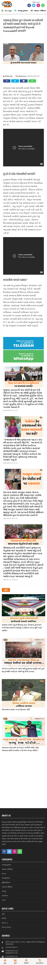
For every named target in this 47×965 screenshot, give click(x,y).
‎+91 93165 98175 (11, 947)
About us (5, 923)
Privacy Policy (6, 927)
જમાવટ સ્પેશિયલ (7, 869)
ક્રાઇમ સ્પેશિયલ (7, 887)
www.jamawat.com (11, 956)
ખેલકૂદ (4, 891)
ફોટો (3, 914)
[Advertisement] (23, 784)
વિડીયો (4, 918)
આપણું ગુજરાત (6, 865)
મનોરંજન (5, 896)
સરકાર (4, 873)
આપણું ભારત (6, 878)
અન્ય (4, 900)
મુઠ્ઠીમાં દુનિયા (6, 882)
